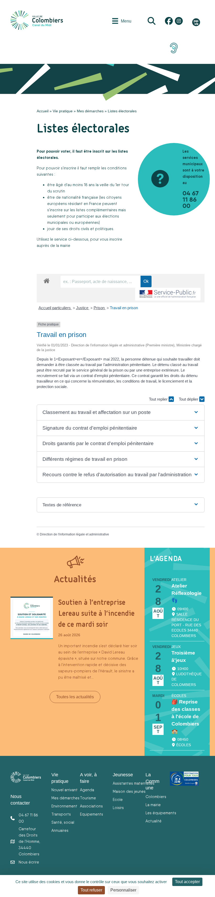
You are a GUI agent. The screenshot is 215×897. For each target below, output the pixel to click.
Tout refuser (91, 890)
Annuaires (59, 830)
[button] (120, 412)
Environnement (64, 806)
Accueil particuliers (55, 308)
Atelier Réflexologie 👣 (186, 593)
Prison (100, 308)
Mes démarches (90, 111)
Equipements (91, 814)
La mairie (153, 804)
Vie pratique (63, 111)
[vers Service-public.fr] (168, 294)
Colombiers (156, 796)
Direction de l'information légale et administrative (74, 534)
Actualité (154, 821)
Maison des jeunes (129, 791)
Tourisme (88, 798)
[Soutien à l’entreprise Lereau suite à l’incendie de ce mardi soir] (31, 618)
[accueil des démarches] (46, 280)
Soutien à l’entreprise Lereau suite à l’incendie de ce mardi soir (96, 613)
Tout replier (159, 399)
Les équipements (161, 813)
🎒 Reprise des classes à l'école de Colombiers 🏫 (185, 716)
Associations (91, 806)
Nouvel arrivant (64, 790)
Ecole (118, 799)
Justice (82, 308)
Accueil (43, 111)
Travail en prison (124, 308)
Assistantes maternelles (133, 783)
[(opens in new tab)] (174, 48)
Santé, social (62, 822)
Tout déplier (189, 399)
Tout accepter (187, 881)
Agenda (87, 790)
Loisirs (118, 807)
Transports (61, 814)
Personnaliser (123, 890)
